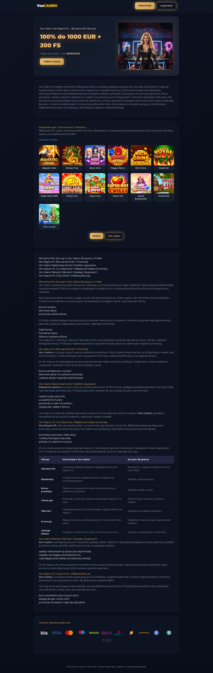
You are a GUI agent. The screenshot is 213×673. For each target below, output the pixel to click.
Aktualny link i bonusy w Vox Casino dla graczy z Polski (70, 258)
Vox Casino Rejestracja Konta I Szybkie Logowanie (67, 265)
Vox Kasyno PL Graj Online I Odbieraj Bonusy (64, 275)
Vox (47, 6)
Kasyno (96, 236)
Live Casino (114, 236)
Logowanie (166, 5)
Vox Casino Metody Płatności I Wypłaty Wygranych (68, 272)
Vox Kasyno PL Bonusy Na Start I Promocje (63, 261)
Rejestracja (145, 5)
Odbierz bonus (51, 61)
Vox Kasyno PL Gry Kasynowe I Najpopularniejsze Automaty (73, 268)
